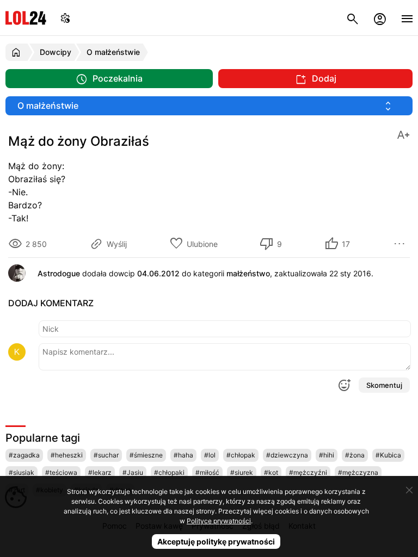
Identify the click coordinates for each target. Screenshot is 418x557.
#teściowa (61, 472)
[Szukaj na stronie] (353, 17)
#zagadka (24, 455)
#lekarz (100, 472)
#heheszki (67, 455)
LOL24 (25, 17)
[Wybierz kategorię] (209, 105)
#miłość (207, 472)
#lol (210, 455)
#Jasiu (132, 472)
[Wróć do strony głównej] (18, 52)
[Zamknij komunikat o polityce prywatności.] (409, 490)
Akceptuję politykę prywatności (216, 541)
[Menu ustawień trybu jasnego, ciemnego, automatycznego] (65, 17)
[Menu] (407, 17)
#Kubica (388, 455)
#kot (271, 472)
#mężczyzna (358, 472)
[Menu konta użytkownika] (380, 17)
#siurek (241, 472)
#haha (183, 455)
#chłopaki (169, 472)
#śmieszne (146, 455)
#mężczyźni (308, 472)
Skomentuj (384, 385)
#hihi (326, 455)
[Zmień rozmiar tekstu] (403, 134)
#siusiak (21, 472)
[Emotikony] (344, 385)
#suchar (106, 455)
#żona (355, 455)
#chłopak (240, 455)
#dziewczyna (287, 455)
